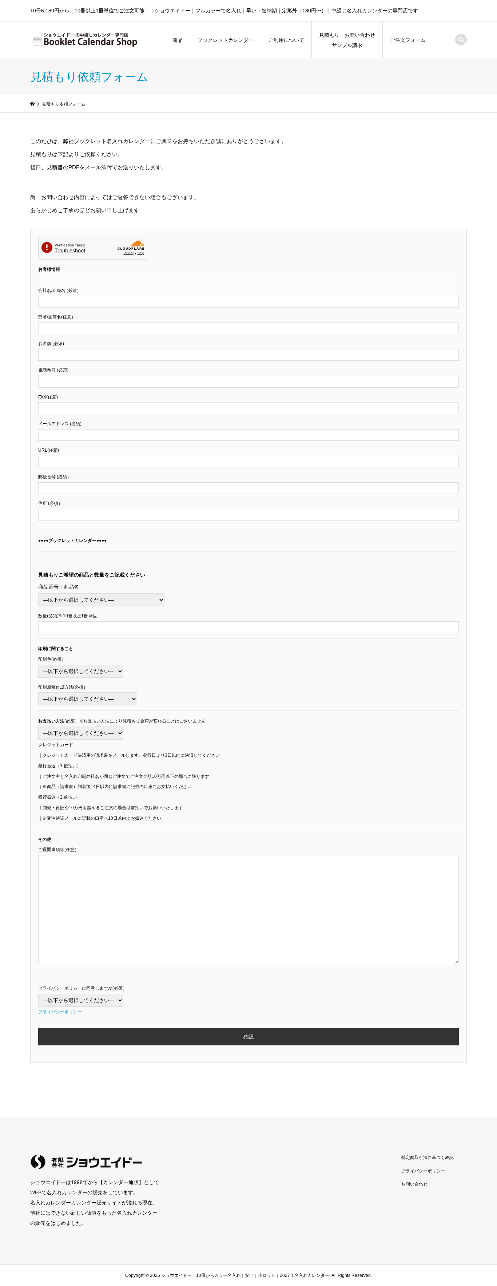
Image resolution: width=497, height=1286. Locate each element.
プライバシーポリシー (60, 1011)
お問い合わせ (414, 1184)
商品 (177, 40)
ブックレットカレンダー (226, 40)
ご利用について (286, 40)
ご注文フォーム (408, 40)
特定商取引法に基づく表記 (427, 1157)
